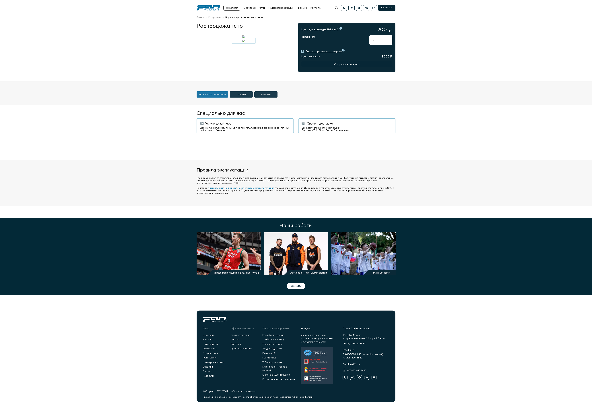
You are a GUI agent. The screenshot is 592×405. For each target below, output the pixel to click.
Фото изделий (210, 357)
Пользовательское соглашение (278, 379)
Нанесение (301, 7)
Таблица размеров (272, 362)
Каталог (233, 7)
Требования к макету (273, 339)
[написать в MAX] (359, 377)
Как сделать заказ (240, 334)
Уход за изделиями (272, 348)
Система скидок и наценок (276, 374)
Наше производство (213, 362)
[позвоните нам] (345, 377)
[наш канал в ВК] (366, 377)
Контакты (315, 7)
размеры (266, 94)
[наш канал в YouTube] (374, 377)
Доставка (236, 344)
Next (391, 253)
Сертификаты (210, 348)
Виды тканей (268, 353)
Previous (198, 253)
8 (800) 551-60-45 (352, 354)
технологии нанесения (212, 94)
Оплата (234, 339)
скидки (241, 94)
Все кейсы (296, 285)
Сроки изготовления (241, 348)
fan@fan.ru (354, 364)
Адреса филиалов (356, 369)
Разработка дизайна (273, 334)
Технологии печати (272, 344)
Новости (207, 339)
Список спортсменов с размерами (323, 51)
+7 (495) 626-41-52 (352, 357)
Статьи (206, 371)
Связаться (386, 7)
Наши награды (210, 344)
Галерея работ (210, 353)
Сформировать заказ (347, 64)
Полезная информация (280, 7)
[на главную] (208, 7)
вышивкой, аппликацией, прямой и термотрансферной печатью (241, 187)
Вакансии (208, 366)
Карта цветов (269, 357)
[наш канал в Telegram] (352, 377)
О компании (249, 7)
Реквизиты (208, 375)
